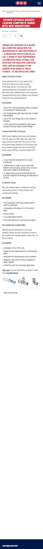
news (3, 11)
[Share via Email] (21, 36)
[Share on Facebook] (4, 36)
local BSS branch (12, 273)
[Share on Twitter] (9, 36)
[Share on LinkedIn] (15, 36)
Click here (5, 270)
